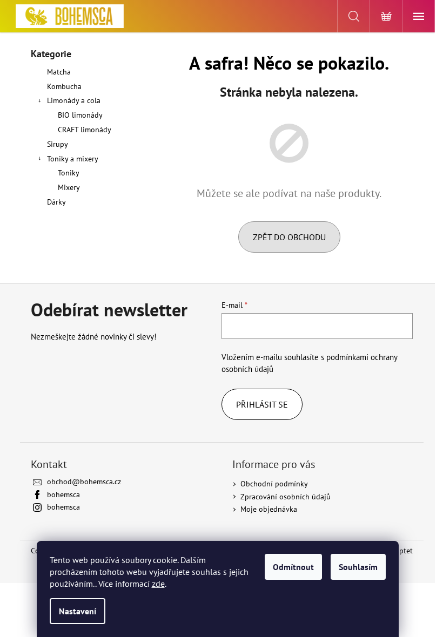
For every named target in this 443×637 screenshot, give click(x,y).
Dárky (56, 202)
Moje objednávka (268, 509)
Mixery (69, 187)
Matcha (59, 72)
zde (158, 583)
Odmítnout (293, 566)
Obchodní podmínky (274, 484)
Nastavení (77, 611)
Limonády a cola (73, 100)
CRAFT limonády (84, 129)
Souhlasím (358, 566)
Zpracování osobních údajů (285, 497)
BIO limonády (80, 115)
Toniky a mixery (72, 159)
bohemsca (63, 494)
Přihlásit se (262, 404)
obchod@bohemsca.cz (84, 481)
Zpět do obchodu (289, 237)
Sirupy (57, 144)
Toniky (68, 173)
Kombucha (64, 86)
